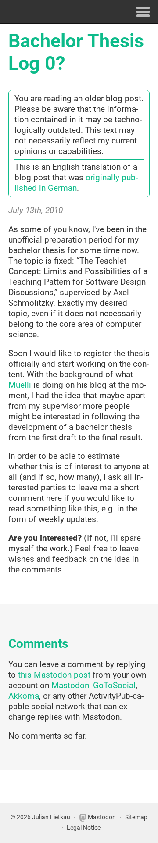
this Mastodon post (54, 675)
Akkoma (23, 696)
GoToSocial (114, 685)
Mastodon (70, 685)
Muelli (19, 385)
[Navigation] (143, 11)
